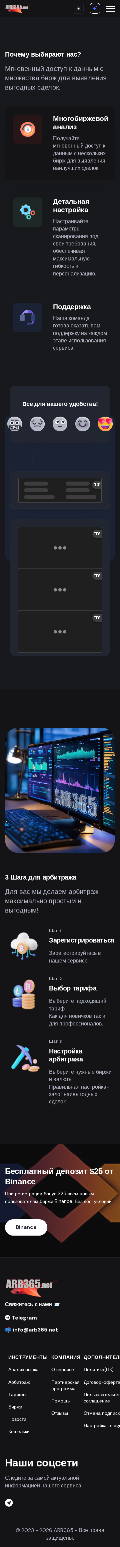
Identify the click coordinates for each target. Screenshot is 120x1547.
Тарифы (17, 1394)
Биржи (15, 1407)
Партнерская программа (65, 1385)
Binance (26, 1227)
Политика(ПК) (99, 1369)
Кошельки (19, 1431)
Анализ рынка (23, 1369)
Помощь (60, 1401)
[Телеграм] (9, 1503)
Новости (17, 1419)
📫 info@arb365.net (31, 1329)
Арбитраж (19, 1382)
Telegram (23, 1317)
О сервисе (62, 1369)
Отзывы (59, 1413)
